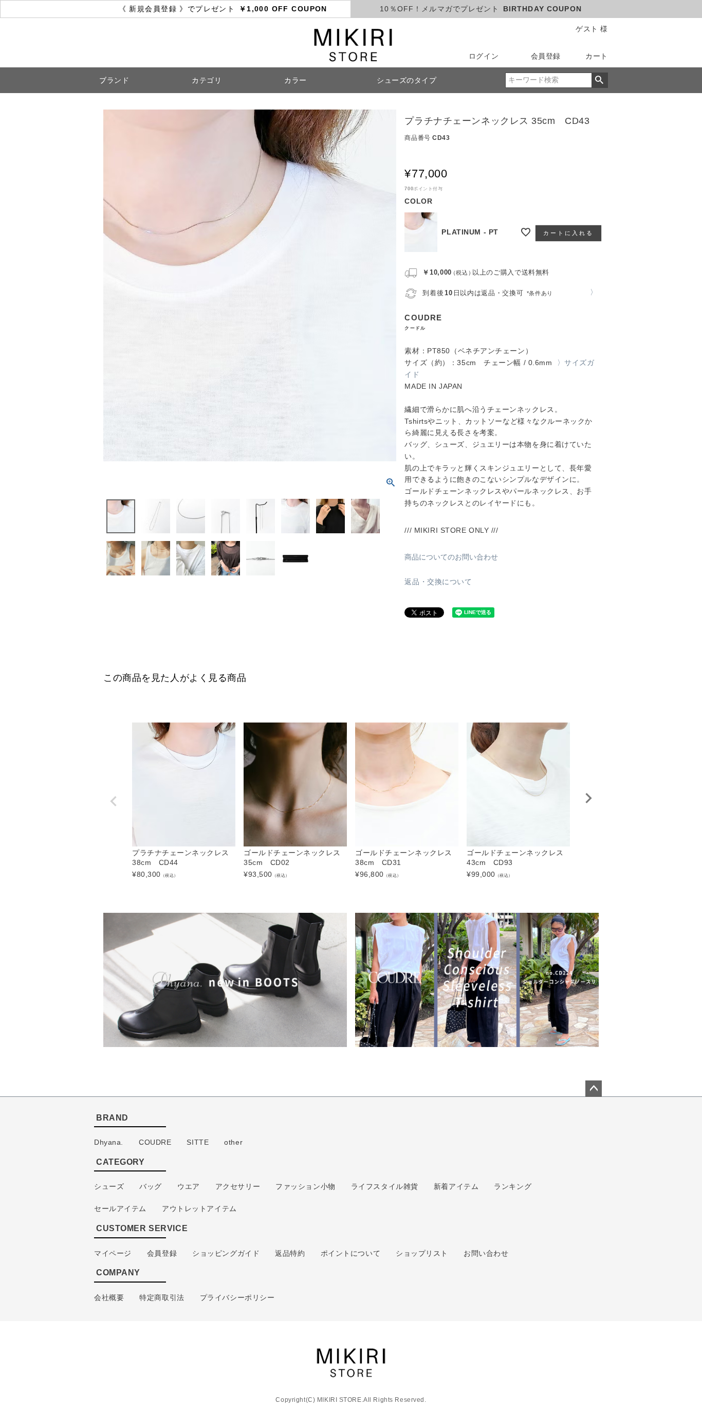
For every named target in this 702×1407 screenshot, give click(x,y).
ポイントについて (351, 1253)
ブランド (114, 80)
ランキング (512, 1186)
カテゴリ (206, 80)
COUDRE (155, 1142)
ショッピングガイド (226, 1253)
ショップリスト (422, 1253)
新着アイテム (456, 1186)
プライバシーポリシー (237, 1297)
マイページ (113, 1253)
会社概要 (109, 1297)
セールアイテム (120, 1208)
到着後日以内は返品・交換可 (487, 293)
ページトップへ (593, 1088)
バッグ (150, 1186)
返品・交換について (438, 582)
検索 (599, 80)
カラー (295, 80)
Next (588, 798)
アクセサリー (237, 1186)
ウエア (188, 1186)
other (233, 1142)
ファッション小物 (305, 1186)
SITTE (198, 1142)
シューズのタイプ (407, 80)
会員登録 (546, 56)
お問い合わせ (486, 1253)
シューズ (109, 1186)
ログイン (483, 56)
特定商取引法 (161, 1297)
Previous (113, 801)
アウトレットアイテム (199, 1208)
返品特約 (290, 1253)
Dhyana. (108, 1142)
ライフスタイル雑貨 (384, 1186)
